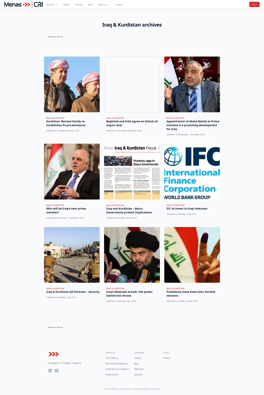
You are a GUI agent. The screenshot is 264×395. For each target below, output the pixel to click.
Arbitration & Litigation (118, 369)
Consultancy (112, 358)
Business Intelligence (116, 363)
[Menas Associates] (17, 4)
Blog (90, 4)
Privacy (166, 358)
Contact (119, 4)
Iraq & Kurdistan (55, 118)
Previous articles (55, 36)
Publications (112, 374)
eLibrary (79, 4)
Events (67, 4)
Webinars (139, 369)
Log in (254, 4)
